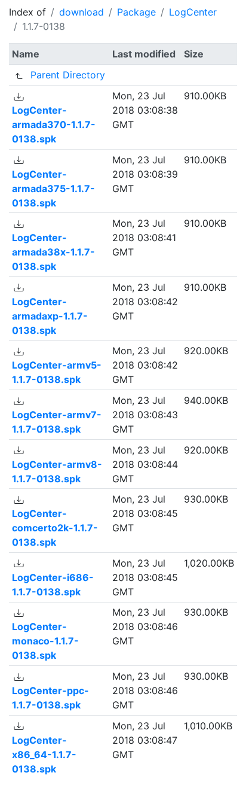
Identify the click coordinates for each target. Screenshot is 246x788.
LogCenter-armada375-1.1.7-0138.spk (53, 188)
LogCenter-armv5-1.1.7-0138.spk (57, 372)
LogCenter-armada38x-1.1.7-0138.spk (53, 252)
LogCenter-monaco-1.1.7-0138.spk (45, 640)
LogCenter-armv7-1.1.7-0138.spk (57, 422)
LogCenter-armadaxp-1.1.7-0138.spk (50, 316)
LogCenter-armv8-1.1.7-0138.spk (57, 471)
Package (136, 12)
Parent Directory (67, 75)
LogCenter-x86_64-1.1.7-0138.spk (44, 754)
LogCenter (193, 12)
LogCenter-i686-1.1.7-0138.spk (53, 584)
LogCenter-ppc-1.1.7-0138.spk (50, 697)
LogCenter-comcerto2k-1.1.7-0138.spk (55, 527)
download (81, 12)
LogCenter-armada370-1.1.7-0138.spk (54, 124)
